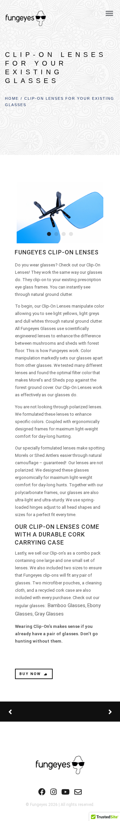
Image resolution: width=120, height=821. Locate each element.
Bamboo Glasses (66, 605)
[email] (78, 794)
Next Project (85, 712)
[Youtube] (65, 794)
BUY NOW (30, 674)
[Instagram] (53, 794)
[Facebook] (42, 794)
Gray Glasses (49, 614)
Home (12, 98)
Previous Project (33, 712)
